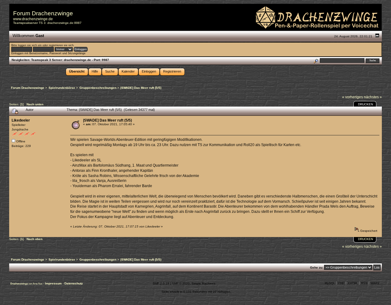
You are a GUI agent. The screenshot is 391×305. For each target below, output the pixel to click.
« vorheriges (352, 97)
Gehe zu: (316, 267)
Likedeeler (21, 120)
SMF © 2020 (181, 283)
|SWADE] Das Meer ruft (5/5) (107, 120)
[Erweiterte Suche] (315, 60)
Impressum (54, 283)
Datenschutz (73, 283)
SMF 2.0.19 (161, 283)
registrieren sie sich (61, 45)
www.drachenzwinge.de (33, 19)
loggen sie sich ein (30, 45)
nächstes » (373, 97)
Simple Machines (203, 283)
